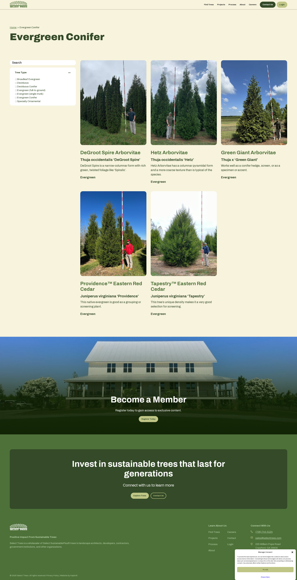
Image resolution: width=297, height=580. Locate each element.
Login (282, 5)
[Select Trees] (18, 4)
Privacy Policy (265, 577)
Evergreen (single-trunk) (30, 93)
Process (232, 5)
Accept (265, 569)
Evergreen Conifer (27, 97)
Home (13, 27)
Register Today (148, 419)
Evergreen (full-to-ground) (31, 90)
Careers (252, 5)
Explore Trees (139, 496)
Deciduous (23, 82)
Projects (221, 5)
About (242, 5)
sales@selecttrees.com (268, 538)
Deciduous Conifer (27, 86)
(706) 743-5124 (264, 531)
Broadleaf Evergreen (28, 79)
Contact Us (268, 5)
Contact (231, 538)
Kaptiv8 (73, 575)
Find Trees (209, 5)
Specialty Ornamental (28, 101)
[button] (292, 552)
